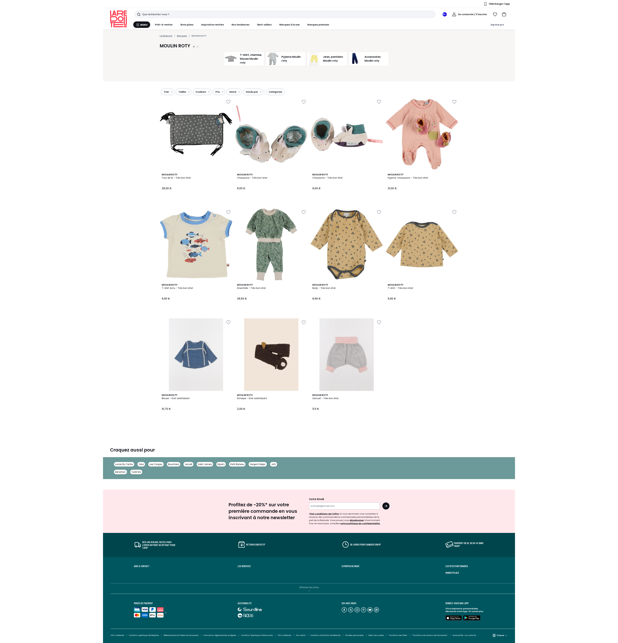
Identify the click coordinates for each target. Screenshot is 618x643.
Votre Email (316, 499)
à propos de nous (350, 566)
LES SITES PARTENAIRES (456, 566)
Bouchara (173, 464)
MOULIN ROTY (199, 35)
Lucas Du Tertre (124, 464)
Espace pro (497, 24)
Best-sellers (264, 24)
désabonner (357, 520)
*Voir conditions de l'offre (324, 513)
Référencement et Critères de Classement (181, 635)
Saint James (205, 464)
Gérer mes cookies (376, 635)
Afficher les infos (309, 587)
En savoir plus (476, 611)
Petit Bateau (237, 464)
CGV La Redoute (117, 635)
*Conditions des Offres (398, 635)
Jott (273, 464)
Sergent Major (258, 464)
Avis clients (301, 635)
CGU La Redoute (284, 635)
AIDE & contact (141, 566)
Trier (166, 91)
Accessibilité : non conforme (464, 635)
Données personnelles (354, 635)
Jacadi (188, 464)
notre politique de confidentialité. (360, 523)
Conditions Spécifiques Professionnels (257, 635)
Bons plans (187, 24)
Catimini (136, 472)
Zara (141, 464)
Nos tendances (241, 24)
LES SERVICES (244, 566)
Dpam (221, 464)
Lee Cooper (156, 464)
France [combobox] (500, 635)
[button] (504, 14)
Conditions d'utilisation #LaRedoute (325, 635)
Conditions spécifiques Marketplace (144, 635)
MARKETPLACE (452, 572)
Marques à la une (289, 24)
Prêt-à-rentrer (164, 24)
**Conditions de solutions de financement (430, 635)
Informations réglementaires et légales (219, 635)
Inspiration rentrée (212, 24)
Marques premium (318, 24)
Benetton (120, 472)
